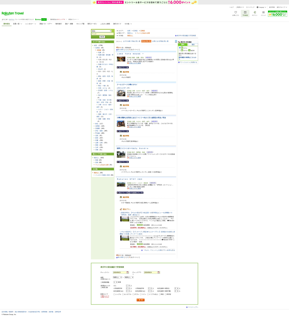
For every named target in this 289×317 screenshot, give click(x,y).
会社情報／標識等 (7, 312)
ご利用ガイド (240, 7)
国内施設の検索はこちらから (187, 58)
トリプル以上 (153, 294)
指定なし (130, 33)
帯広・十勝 (102, 86)
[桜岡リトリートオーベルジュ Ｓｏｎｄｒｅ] (149, 152)
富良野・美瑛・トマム (105, 90)
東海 (96, 138)
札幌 (99, 52)
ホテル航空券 (189, 50)
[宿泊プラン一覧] (123, 67)
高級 (96, 160)
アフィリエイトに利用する (188, 62)
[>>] (176, 41)
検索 (141, 300)
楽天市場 (272, 7)
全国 (128, 31)
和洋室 (169, 294)
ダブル (136, 294)
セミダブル (127, 294)
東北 (96, 123)
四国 (96, 145)
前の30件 (121, 49)
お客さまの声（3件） (124, 88)
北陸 (96, 135)
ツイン (144, 294)
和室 (162, 294)
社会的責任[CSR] (34, 312)
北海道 (135, 31)
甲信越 (97, 133)
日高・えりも (102, 88)
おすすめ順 (127, 41)
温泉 (96, 162)
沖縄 (96, 150)
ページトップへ (193, 307)
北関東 (97, 126)
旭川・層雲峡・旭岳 (104, 95)
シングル (118, 294)
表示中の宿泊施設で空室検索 (186, 35)
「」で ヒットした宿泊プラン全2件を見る (159, 250)
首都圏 (97, 128)
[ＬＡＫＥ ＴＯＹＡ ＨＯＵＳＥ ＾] (148, 58)
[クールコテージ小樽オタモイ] (153, 91)
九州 (96, 147)
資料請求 (58, 312)
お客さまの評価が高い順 (160, 41)
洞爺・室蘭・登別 (104, 119)
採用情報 (44, 312)
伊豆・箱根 (99, 131)
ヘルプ (232, 7)
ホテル (185, 48)
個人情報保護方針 (21, 312)
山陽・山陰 (99, 142)
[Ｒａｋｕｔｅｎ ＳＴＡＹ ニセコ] (152, 183)
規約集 (51, 312)
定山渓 (100, 69)
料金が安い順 (136, 41)
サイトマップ (250, 7)
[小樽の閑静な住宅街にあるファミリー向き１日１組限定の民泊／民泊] (153, 122)
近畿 (96, 140)
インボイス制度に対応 (102, 175)
